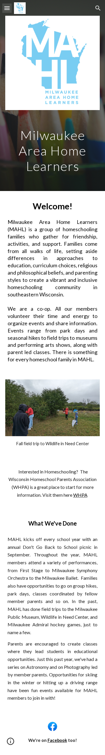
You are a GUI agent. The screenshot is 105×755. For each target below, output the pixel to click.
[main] (52, 149)
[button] (7, 8)
